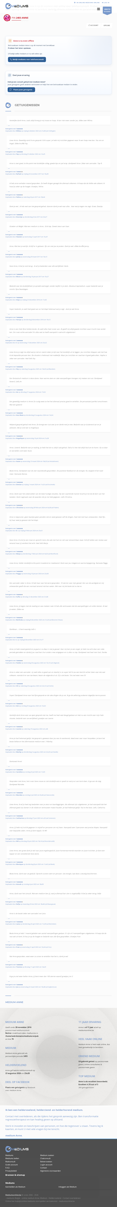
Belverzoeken (46, 1161)
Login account (46, 1164)
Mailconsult (10, 1161)
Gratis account (11, 1164)
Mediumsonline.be (13, 1195)
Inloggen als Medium (67, 1187)
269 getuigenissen (86, 1087)
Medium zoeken (47, 1155)
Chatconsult (45, 1158)
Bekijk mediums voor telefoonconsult (28, 59)
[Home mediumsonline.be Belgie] (16, 6)
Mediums (9, 1155)
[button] (98, 9)
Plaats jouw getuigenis (22, 90)
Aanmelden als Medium (15, 1187)
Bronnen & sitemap (15, 1175)
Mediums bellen (12, 1158)
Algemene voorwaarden (50, 1171)
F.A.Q (7, 1167)
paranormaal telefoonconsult (17, 1030)
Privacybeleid (11, 1171)
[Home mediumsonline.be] (17, 1149)
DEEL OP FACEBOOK (17, 1082)
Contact (43, 1167)
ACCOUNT (107, 10)
